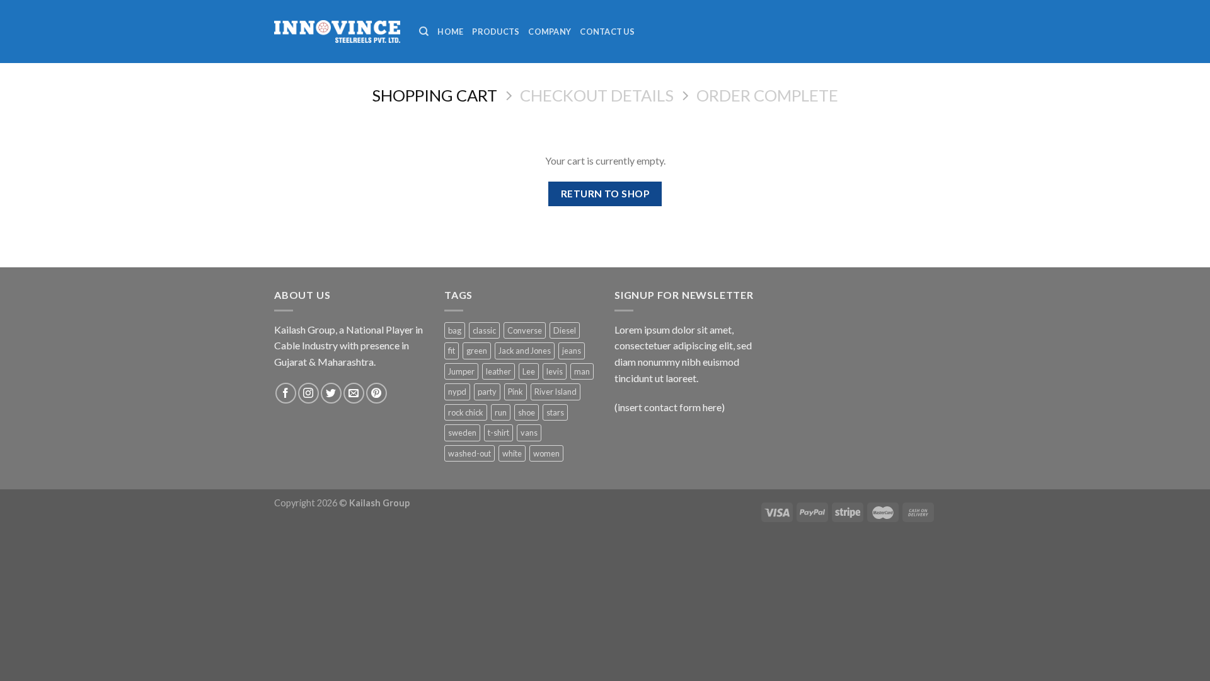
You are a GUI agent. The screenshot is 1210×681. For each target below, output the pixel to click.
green (476, 351)
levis (554, 371)
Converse (524, 330)
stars (555, 412)
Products (495, 31)
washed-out (469, 453)
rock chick (465, 412)
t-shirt (498, 433)
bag (454, 330)
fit (451, 351)
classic (484, 330)
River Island (555, 392)
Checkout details (597, 95)
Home (450, 31)
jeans (571, 351)
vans (529, 433)
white (512, 453)
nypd (457, 392)
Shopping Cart (434, 95)
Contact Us (607, 31)
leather (498, 371)
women (546, 453)
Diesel (564, 330)
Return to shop (605, 193)
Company (549, 31)
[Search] (424, 32)
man (582, 371)
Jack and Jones (524, 351)
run (501, 412)
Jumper (461, 371)
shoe (526, 412)
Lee (528, 371)
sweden (462, 433)
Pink (515, 392)
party (487, 392)
